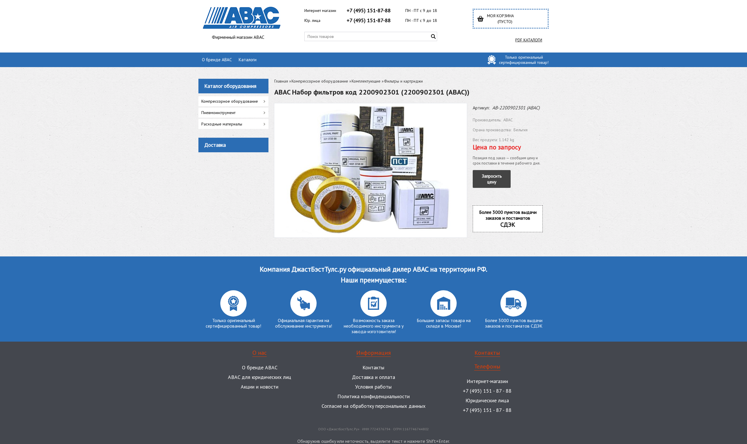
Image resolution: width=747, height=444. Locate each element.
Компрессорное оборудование (320, 81)
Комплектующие (366, 81)
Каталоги (247, 59)
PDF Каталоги (528, 40)
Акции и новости (259, 386)
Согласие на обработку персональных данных (373, 406)
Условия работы (373, 386)
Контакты (373, 367)
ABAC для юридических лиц (259, 377)
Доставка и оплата (373, 377)
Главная (281, 81)
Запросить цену (492, 179)
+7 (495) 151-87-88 (369, 10)
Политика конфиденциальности (373, 396)
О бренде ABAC (217, 59)
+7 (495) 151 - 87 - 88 (487, 390)
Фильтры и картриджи (403, 81)
